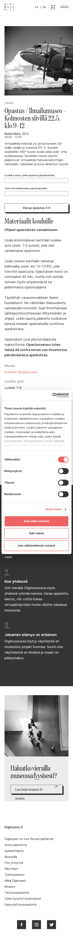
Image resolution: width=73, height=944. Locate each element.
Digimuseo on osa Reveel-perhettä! (28, 839)
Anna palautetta (15, 845)
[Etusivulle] (9, 7)
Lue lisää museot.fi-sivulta (29, 791)
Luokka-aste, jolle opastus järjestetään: (29, 175)
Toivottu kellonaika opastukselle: (25, 188)
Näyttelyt (11, 869)
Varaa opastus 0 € (36, 208)
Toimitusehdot (14, 875)
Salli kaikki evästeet (36, 521)
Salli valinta (36, 533)
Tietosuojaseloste (16, 892)
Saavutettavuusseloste (20, 904)
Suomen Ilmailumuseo (21, 372)
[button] (64, 7)
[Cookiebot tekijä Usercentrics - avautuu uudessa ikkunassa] (52, 395)
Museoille (10, 857)
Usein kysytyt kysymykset (22, 898)
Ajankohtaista (14, 851)
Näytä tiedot (53, 509)
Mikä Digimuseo (15, 880)
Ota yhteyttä (13, 863)
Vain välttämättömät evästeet (36, 545)
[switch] (63, 471)
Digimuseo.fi (13, 827)
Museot (9, 886)
